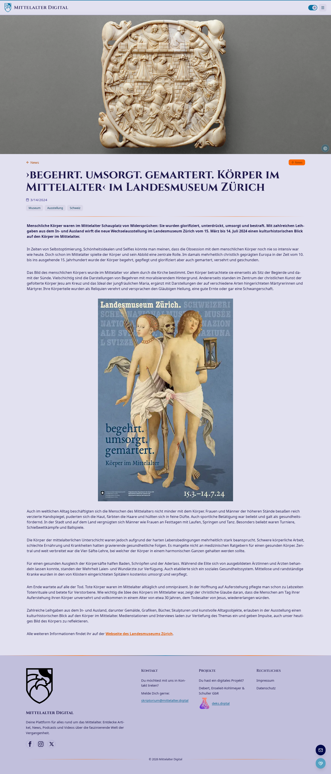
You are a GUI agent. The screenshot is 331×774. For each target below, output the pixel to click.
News (34, 162)
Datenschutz (266, 688)
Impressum (265, 680)
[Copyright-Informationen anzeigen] (325, 148)
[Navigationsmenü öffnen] (322, 7)
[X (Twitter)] (52, 744)
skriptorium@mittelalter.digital (164, 700)
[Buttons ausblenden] (325, 745)
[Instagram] (41, 744)
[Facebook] (30, 744)
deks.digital (221, 703)
